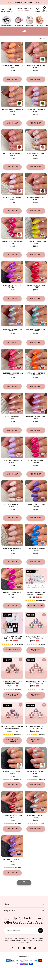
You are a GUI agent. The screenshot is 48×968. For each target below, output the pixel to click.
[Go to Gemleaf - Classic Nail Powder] (36, 315)
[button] (2, 8)
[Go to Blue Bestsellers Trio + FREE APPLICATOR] (36, 623)
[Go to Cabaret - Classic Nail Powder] (12, 802)
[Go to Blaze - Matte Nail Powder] (36, 447)
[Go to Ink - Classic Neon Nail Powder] (36, 535)
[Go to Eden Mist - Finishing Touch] (36, 96)
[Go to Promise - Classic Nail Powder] (12, 403)
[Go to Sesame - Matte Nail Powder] (12, 491)
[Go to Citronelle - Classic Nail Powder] (36, 228)
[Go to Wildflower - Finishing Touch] (12, 228)
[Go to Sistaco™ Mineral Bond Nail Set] (36, 579)
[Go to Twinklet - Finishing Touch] (36, 184)
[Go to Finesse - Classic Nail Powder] (36, 272)
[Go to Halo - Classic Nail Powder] (36, 846)
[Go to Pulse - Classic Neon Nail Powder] (12, 579)
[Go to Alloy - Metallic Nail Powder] (36, 802)
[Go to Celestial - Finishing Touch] (12, 758)
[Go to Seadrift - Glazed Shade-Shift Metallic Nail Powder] (36, 890)
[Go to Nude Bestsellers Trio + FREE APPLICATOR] (36, 668)
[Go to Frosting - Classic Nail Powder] (12, 315)
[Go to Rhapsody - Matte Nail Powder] (36, 491)
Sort (40, 38)
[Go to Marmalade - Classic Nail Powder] (36, 359)
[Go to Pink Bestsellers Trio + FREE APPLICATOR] (36, 713)
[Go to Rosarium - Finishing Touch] (12, 140)
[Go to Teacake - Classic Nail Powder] (36, 403)
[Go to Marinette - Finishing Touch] (36, 52)
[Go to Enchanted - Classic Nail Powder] (12, 272)
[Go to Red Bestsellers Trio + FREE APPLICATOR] (12, 668)
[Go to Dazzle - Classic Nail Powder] (12, 846)
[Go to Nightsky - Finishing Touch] (12, 184)
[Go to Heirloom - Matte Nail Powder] (12, 535)
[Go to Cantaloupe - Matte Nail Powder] (12, 52)
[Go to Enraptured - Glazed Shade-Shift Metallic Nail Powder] (36, 934)
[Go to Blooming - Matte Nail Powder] (12, 447)
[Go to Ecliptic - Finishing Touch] (36, 758)
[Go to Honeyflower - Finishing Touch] (12, 96)
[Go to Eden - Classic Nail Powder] (12, 890)
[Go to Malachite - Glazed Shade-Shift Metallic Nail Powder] (12, 934)
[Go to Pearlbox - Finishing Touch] (36, 140)
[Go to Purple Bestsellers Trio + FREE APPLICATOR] (12, 713)
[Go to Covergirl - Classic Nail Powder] (12, 359)
